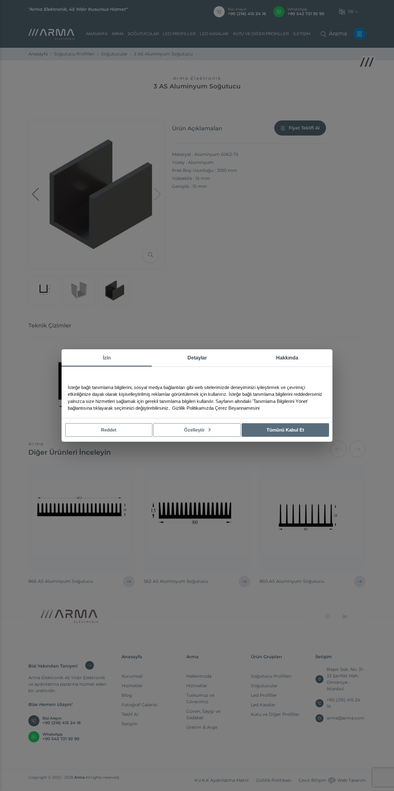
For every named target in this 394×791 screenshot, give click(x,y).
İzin (107, 357)
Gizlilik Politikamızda (193, 408)
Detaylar (197, 357)
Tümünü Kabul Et (285, 429)
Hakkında (287, 357)
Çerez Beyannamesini (237, 408)
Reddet (108, 429)
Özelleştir (195, 429)
